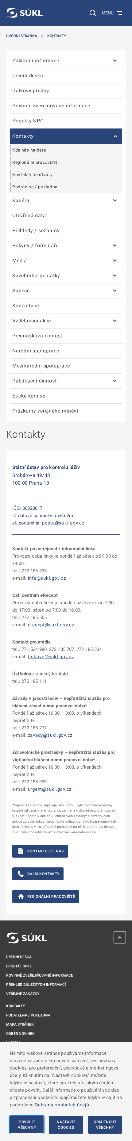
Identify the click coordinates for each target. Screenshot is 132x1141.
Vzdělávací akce (31, 321)
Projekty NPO (28, 121)
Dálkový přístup (31, 91)
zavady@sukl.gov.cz (50, 735)
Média (19, 260)
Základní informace (35, 60)
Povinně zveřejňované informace (51, 106)
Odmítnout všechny (105, 1125)
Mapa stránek (20, 1024)
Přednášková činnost (37, 336)
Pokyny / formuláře (35, 245)
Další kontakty (43, 874)
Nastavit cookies (66, 1125)
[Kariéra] (114, 200)
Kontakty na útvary (32, 174)
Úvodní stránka (21, 36)
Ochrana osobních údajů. (63, 1105)
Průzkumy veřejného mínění (45, 411)
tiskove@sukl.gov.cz (51, 656)
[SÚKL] (24, 13)
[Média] (114, 260)
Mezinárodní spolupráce (41, 366)
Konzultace (25, 306)
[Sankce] (114, 290)
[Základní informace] (114, 60)
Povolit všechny (27, 1125)
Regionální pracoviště (35, 162)
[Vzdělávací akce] (114, 320)
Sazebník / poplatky (36, 276)
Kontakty (56, 36)
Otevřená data (29, 215)
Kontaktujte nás (45, 851)
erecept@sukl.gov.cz (51, 625)
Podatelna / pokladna (35, 186)
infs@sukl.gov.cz (47, 578)
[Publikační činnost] (114, 381)
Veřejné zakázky (22, 994)
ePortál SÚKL (19, 966)
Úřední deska (27, 76)
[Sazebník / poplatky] (114, 275)
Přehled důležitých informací (36, 984)
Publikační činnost (34, 381)
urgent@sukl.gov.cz (50, 789)
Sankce (21, 291)
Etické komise (28, 396)
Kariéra (20, 200)
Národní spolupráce (35, 351)
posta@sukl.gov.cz (63, 523)
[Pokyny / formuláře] (114, 245)
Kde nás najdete (29, 150)
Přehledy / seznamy (36, 230)
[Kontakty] (114, 136)
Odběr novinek (20, 1034)
